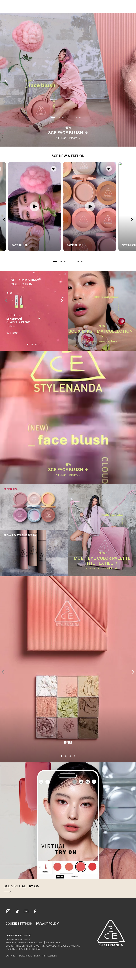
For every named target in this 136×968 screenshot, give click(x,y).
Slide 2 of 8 (59, 117)
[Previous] (6, 300)
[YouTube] (26, 912)
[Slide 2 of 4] (32, 344)
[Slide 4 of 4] (40, 344)
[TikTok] (17, 912)
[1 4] (61, 756)
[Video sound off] (54, 169)
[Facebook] (35, 912)
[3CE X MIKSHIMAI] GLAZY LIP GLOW (18, 318)
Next (130, 80)
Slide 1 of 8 (53, 117)
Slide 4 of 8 (67, 117)
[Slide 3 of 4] (36, 344)
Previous (5, 80)
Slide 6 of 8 (75, 117)
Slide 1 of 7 (55, 261)
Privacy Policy (47, 923)
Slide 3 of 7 (65, 261)
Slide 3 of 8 (63, 117)
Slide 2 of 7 (61, 261)
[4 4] (74, 756)
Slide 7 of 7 (82, 261)
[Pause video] (34, 206)
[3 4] (70, 756)
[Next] (61, 300)
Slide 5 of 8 (71, 117)
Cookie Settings (19, 923)
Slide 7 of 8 (80, 117)
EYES (68, 742)
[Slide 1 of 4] (27, 344)
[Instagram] (8, 912)
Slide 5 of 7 (73, 261)
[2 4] (66, 756)
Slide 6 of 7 (78, 261)
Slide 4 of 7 (69, 261)
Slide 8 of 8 (84, 117)
